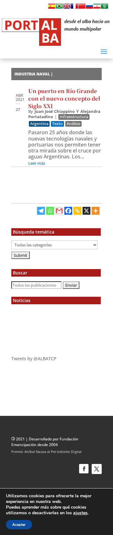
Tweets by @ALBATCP (33, 358)
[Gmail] (59, 211)
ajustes (80, 513)
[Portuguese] (59, 7)
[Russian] (89, 7)
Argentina (39, 123)
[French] (74, 7)
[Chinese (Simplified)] (82, 7)
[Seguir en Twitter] (97, 469)
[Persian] (97, 7)
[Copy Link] (77, 211)
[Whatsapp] (50, 211)
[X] (86, 211)
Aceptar (19, 524)
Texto (57, 123)
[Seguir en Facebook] (84, 468)
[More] (96, 211)
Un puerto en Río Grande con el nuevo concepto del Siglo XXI (64, 98)
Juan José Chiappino (55, 111)
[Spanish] (52, 7)
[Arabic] (104, 7)
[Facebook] (68, 211)
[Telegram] (41, 211)
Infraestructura (74, 116)
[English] (67, 7)
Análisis (73, 123)
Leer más (36, 163)
